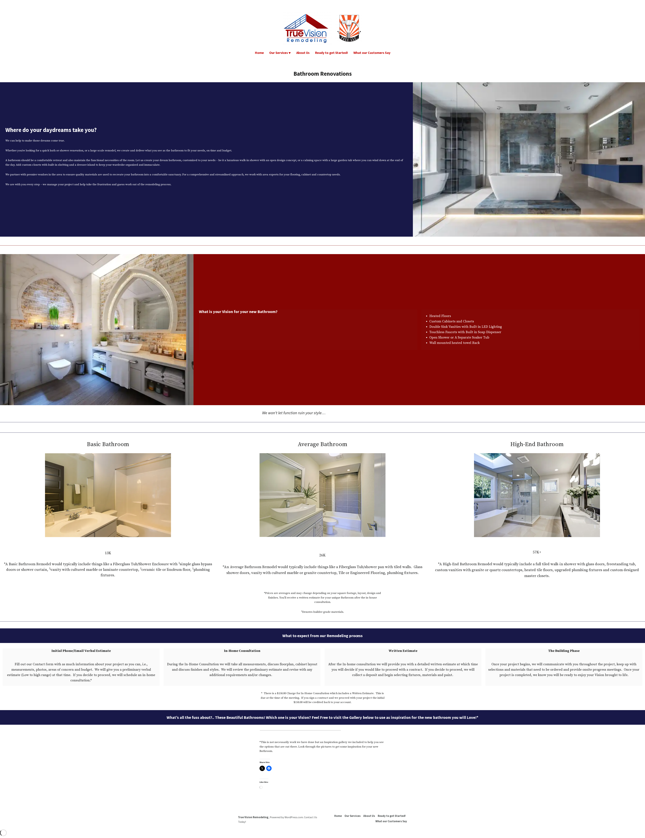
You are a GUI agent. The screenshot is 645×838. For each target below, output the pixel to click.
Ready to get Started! (331, 53)
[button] (300, 730)
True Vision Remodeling (253, 817)
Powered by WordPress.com (286, 817)
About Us (303, 53)
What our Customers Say (371, 53)
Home (259, 53)
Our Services (278, 53)
